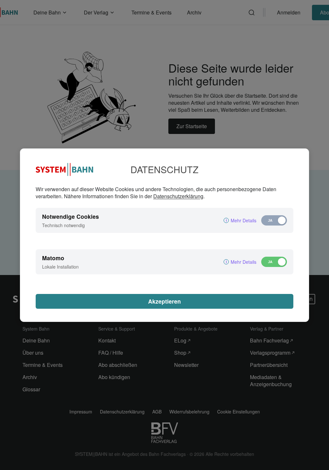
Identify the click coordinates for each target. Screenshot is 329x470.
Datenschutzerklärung (178, 196)
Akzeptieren (164, 301)
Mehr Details (243, 220)
